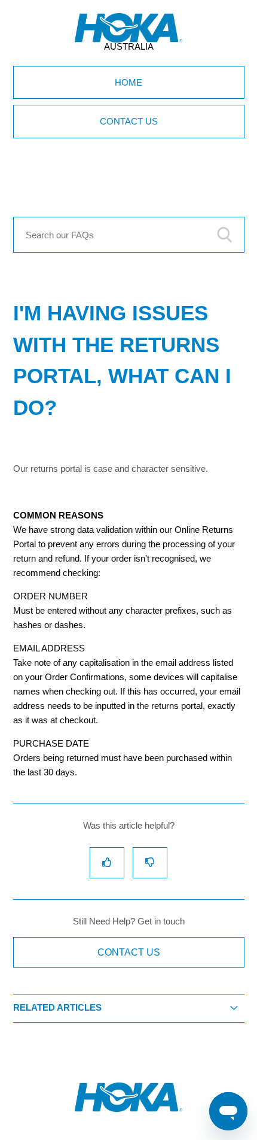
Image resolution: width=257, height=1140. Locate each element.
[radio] (107, 862)
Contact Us (129, 121)
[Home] (128, 1108)
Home (128, 82)
